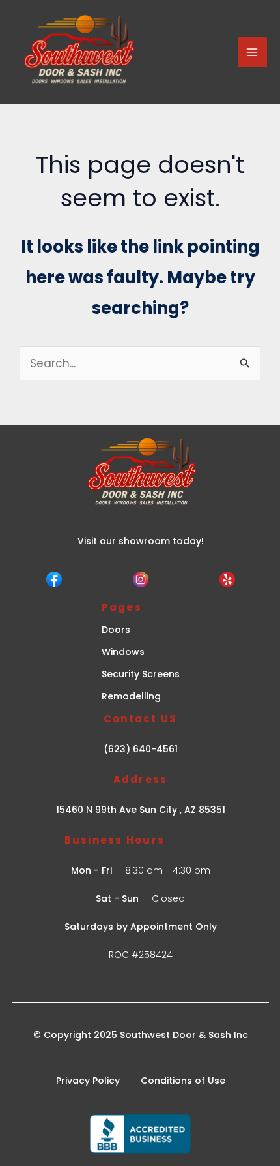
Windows (123, 651)
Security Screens (141, 674)
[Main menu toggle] (253, 52)
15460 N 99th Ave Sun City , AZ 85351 (140, 809)
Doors (116, 629)
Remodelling (131, 696)
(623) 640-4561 (141, 749)
